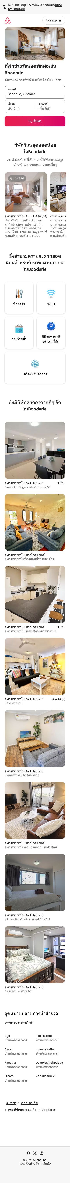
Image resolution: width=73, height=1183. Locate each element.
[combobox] (35, 94)
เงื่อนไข (47, 1164)
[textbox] (20, 108)
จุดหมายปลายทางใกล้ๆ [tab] (19, 1022)
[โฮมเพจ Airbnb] (8, 20)
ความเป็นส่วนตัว (29, 1164)
